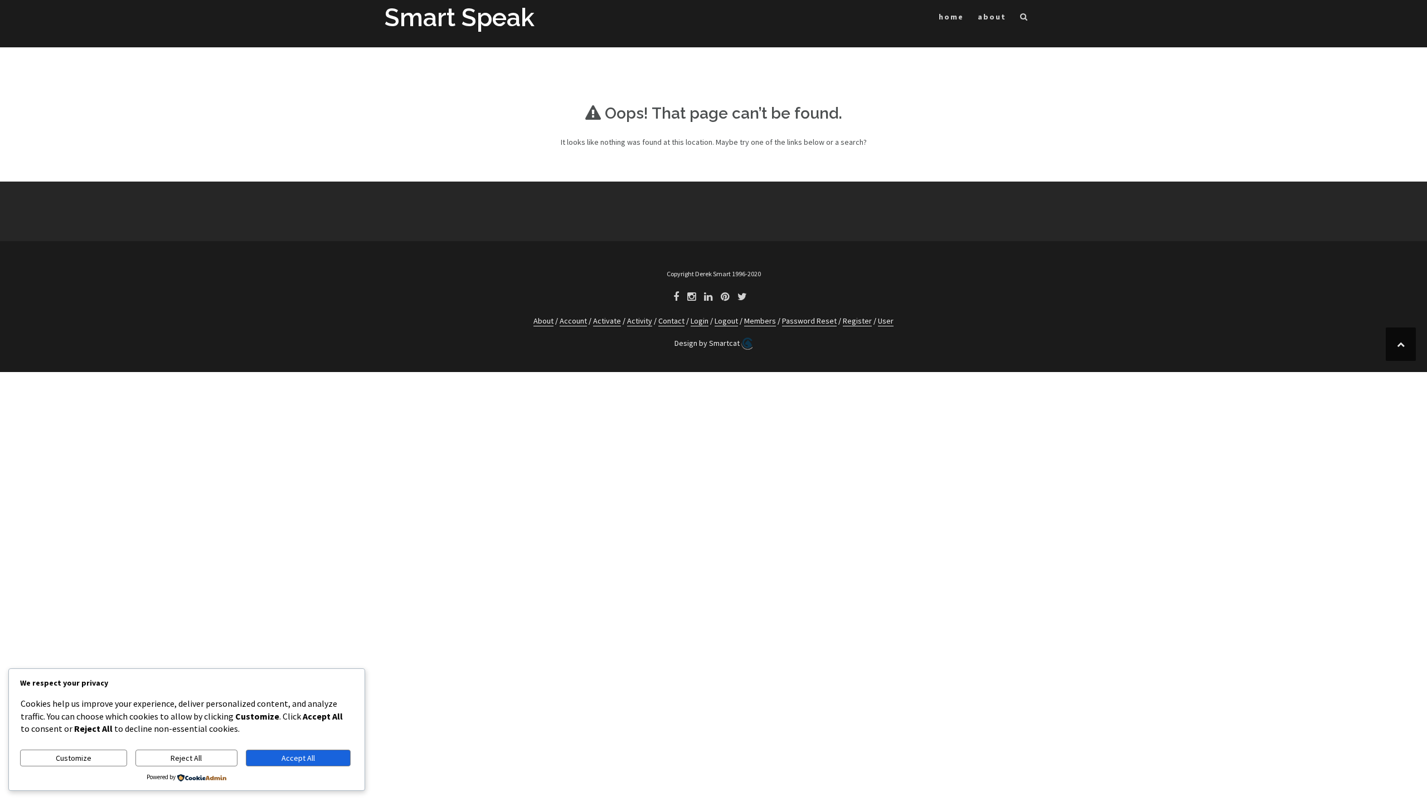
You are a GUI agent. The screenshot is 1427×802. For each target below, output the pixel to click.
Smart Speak (460, 17)
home (951, 17)
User (886, 321)
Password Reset (809, 321)
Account (573, 321)
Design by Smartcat (707, 343)
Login (699, 321)
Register (857, 321)
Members (760, 321)
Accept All (298, 758)
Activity (639, 321)
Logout (726, 321)
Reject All (186, 758)
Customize (73, 758)
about (992, 17)
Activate (607, 321)
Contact (671, 321)
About (543, 321)
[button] (1024, 18)
